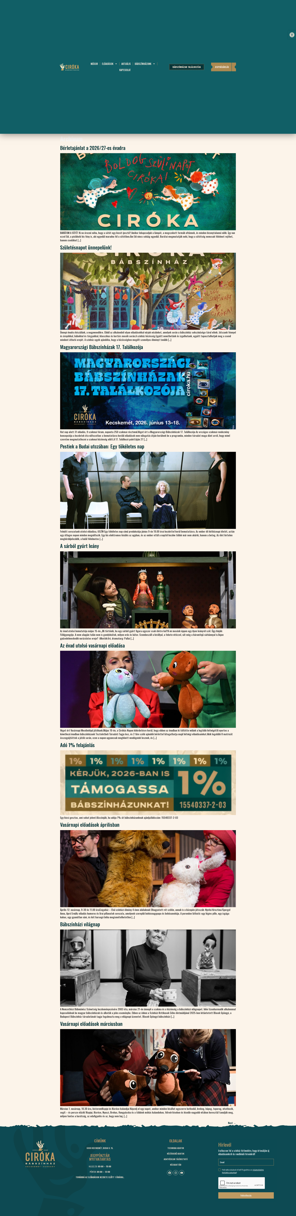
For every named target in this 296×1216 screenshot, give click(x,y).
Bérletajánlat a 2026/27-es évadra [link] (92, 147)
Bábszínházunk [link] (143, 64)
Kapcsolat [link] (125, 70)
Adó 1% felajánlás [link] (77, 744)
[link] (292, 35)
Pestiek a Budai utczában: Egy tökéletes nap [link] (102, 446)
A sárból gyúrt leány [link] (79, 545)
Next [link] (232, 1123)
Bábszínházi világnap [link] (80, 924)
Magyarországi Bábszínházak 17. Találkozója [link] (101, 346)
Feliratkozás (245, 1195)
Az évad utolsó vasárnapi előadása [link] (92, 645)
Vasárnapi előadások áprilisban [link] (89, 824)
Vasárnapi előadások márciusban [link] (91, 1023)
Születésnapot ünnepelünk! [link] (86, 247)
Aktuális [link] (126, 64)
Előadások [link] (107, 64)
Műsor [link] (94, 64)
